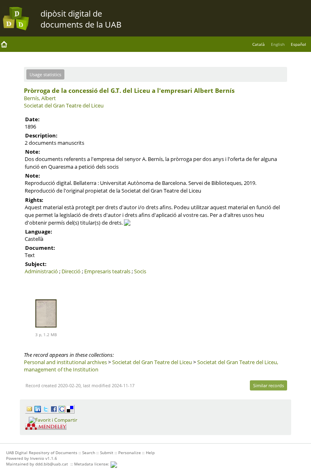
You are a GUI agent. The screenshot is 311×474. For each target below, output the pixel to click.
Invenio (37, 458)
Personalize (129, 452)
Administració (41, 271)
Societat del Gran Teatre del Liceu (64, 105)
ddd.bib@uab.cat (51, 464)
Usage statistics (45, 74)
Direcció (71, 271)
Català (258, 44)
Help (150, 452)
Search (88, 452)
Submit (106, 452)
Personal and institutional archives (65, 362)
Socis (140, 271)
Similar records (268, 385)
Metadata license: (92, 464)
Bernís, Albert (40, 98)
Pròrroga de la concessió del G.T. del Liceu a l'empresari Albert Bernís (129, 90)
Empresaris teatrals (107, 271)
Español (298, 44)
